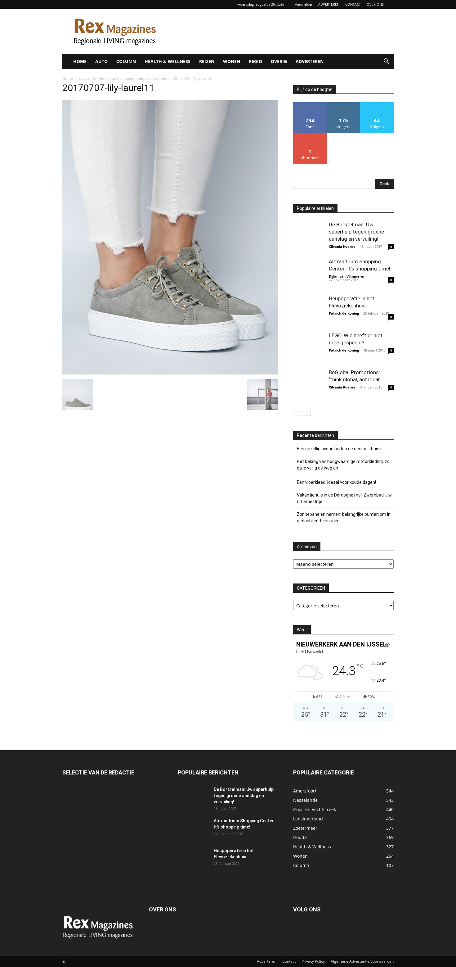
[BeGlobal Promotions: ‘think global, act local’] (308, 384)
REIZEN (206, 61)
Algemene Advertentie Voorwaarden (362, 961)
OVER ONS (375, 4)
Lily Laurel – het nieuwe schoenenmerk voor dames (123, 78)
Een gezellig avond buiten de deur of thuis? (339, 448)
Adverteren (266, 961)
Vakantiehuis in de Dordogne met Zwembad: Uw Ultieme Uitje (344, 498)
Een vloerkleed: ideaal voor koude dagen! (336, 482)
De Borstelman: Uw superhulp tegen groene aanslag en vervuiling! (356, 231)
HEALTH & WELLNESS (167, 61)
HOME (80, 61)
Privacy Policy (313, 961)
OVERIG (279, 61)
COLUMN (126, 61)
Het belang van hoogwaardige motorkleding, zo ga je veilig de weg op (343, 464)
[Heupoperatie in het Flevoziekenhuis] (308, 310)
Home (67, 78)
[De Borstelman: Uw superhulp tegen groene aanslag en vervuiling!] (308, 236)
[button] (386, 62)
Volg (343, 104)
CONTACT (353, 4)
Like (310, 104)
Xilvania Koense (342, 246)
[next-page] (307, 412)
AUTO (101, 61)
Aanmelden (304, 4)
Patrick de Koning (344, 313)
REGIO (255, 61)
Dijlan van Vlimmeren (347, 276)
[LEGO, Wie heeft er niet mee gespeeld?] (308, 347)
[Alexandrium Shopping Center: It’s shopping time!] (308, 273)
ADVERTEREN (328, 4)
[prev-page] (297, 412)
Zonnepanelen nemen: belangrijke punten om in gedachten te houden (344, 517)
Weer (302, 629)
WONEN (231, 61)
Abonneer (310, 135)
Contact (289, 961)
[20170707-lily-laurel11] (170, 372)
